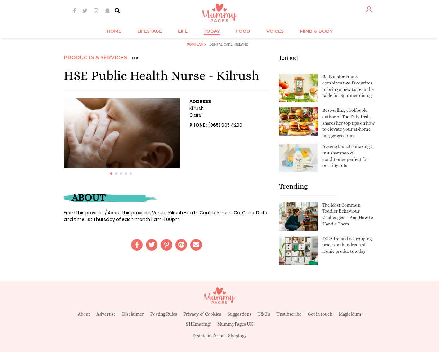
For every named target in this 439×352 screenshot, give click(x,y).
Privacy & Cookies (202, 314)
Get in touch (320, 314)
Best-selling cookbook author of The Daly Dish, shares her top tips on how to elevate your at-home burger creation (348, 123)
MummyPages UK (235, 324)
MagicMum (350, 314)
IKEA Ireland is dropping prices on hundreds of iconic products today (347, 245)
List (135, 58)
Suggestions (239, 314)
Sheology (237, 335)
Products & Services (95, 58)
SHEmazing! (198, 324)
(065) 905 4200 (225, 125)
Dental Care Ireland (228, 44)
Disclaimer (133, 314)
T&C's (264, 314)
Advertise (106, 314)
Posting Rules (163, 314)
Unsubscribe (288, 314)
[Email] (196, 245)
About (84, 314)
